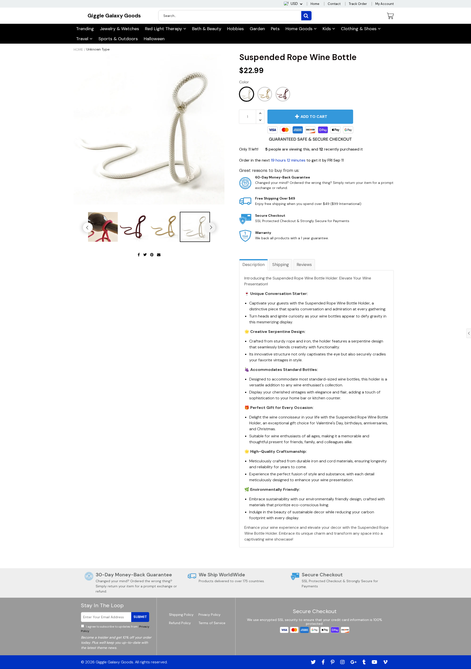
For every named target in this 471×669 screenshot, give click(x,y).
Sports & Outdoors (118, 39)
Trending (85, 29)
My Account (384, 3)
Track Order (358, 3)
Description (253, 264)
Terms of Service (211, 623)
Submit (140, 617)
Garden (257, 29)
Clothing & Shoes (359, 29)
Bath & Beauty (206, 29)
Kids (327, 29)
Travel (83, 39)
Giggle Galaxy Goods (114, 16)
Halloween (154, 39)
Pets (275, 29)
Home (315, 3)
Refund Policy (180, 623)
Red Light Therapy (164, 29)
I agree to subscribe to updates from (115, 629)
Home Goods (300, 29)
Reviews (304, 264)
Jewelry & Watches (119, 29)
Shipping (280, 264)
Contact (334, 3)
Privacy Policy (209, 614)
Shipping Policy (181, 614)
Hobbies (235, 29)
